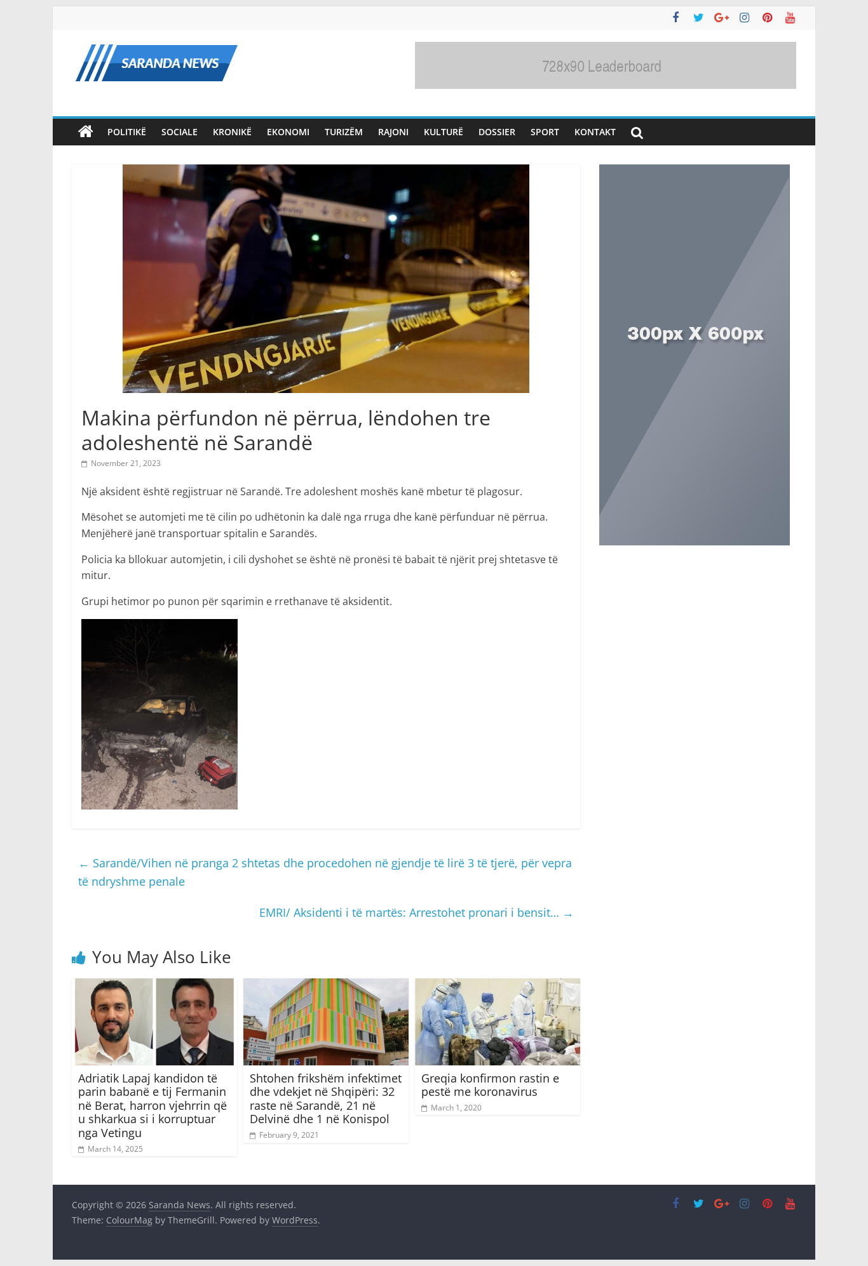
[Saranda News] (86, 132)
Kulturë (443, 132)
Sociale (179, 132)
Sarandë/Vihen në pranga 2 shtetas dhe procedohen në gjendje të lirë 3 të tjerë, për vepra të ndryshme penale (325, 872)
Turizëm (344, 132)
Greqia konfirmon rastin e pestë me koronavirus (490, 1085)
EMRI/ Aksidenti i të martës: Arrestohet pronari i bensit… (416, 912)
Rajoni (393, 132)
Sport (545, 132)
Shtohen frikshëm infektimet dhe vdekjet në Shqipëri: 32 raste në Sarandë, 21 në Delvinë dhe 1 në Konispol (326, 1098)
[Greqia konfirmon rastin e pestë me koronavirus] (497, 986)
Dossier (496, 132)
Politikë (126, 132)
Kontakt (595, 132)
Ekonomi (288, 132)
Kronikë (232, 132)
